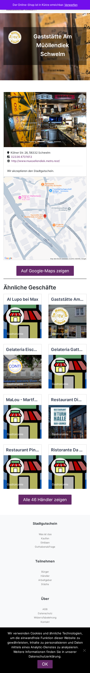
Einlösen (45, 542)
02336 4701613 (21, 156)
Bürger (45, 571)
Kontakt (45, 621)
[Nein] (84, 650)
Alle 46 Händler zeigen (45, 499)
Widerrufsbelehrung (45, 617)
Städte (45, 584)
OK (45, 664)
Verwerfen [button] (71, 4)
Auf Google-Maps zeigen (45, 270)
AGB (45, 609)
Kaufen (45, 538)
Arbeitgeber (45, 580)
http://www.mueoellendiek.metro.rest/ (35, 161)
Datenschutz (45, 613)
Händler (45, 575)
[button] (10, 119)
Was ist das (45, 534)
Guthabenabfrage (45, 546)
